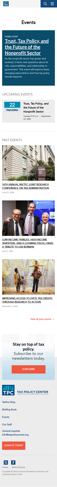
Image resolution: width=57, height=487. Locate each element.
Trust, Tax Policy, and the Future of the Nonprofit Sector (27, 47)
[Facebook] (13, 464)
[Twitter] (6, 464)
